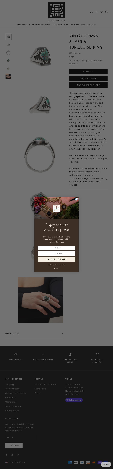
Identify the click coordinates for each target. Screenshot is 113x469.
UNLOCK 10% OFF (56, 259)
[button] (56, 267)
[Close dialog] (76, 199)
